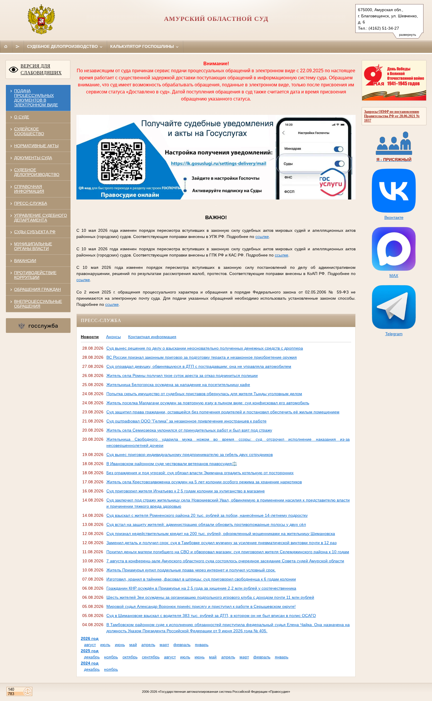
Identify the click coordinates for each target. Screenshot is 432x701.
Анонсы (113, 336)
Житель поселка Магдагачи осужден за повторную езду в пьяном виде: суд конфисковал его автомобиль (207, 402)
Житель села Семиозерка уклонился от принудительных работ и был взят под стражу (189, 430)
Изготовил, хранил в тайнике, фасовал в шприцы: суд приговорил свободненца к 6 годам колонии (201, 579)
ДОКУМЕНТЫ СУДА (33, 157)
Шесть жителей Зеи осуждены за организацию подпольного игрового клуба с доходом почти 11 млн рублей (210, 597)
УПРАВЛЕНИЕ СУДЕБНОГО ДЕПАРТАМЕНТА (40, 217)
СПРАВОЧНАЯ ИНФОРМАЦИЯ (29, 189)
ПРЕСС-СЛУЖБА (30, 203)
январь (201, 644)
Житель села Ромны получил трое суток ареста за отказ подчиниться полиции (182, 375)
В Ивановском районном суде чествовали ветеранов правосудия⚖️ (171, 463)
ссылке (262, 236)
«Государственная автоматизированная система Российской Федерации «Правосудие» (224, 691)
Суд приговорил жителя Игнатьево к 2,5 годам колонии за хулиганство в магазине (185, 491)
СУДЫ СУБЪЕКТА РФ (35, 231)
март (164, 644)
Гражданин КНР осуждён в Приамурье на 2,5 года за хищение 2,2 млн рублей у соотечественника (201, 588)
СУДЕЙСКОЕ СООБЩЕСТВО (29, 131)
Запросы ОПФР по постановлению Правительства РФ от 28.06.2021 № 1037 (392, 116)
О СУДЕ (21, 117)
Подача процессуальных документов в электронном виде (36, 97)
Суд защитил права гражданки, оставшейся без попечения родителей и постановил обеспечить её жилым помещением (222, 412)
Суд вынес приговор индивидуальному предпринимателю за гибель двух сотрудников (189, 454)
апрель (148, 644)
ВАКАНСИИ (25, 260)
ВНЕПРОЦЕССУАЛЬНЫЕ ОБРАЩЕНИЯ (38, 303)
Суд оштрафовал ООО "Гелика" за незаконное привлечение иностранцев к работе (186, 421)
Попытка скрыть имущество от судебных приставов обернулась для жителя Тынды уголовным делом (204, 393)
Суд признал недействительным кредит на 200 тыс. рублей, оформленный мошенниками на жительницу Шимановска (220, 533)
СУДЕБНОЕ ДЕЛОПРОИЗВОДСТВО (36, 172)
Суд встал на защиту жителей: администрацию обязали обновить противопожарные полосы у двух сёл (206, 524)
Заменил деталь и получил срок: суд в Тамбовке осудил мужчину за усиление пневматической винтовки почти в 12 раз (221, 542)
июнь (120, 644)
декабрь (92, 657)
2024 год (89, 663)
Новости (90, 336)
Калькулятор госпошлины (142, 46)
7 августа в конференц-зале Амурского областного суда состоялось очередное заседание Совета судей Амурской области (225, 561)
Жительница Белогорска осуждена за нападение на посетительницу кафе (178, 384)
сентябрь (151, 657)
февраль (181, 644)
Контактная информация (152, 336)
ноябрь (111, 657)
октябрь (130, 657)
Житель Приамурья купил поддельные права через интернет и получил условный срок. (191, 570)
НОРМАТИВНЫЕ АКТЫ (36, 145)
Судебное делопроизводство (63, 46)
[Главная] (6, 46)
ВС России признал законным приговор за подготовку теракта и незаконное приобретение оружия (201, 357)
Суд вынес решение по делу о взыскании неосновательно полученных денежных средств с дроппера (204, 348)
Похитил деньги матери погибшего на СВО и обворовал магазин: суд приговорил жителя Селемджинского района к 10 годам (227, 551)
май (133, 644)
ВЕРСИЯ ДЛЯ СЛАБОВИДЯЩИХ (41, 69)
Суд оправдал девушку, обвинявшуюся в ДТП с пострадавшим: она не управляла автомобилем (198, 366)
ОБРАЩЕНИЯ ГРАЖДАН (37, 289)
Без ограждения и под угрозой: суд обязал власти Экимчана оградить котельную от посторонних (200, 472)
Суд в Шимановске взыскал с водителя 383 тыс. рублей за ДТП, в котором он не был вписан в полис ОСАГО (211, 615)
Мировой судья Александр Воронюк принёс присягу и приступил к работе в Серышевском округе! (201, 606)
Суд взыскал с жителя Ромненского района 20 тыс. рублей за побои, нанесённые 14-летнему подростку (207, 515)
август (90, 644)
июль (105, 644)
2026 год (89, 638)
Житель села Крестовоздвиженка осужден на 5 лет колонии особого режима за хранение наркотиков (204, 481)
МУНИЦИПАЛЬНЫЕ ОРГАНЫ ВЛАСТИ (33, 246)
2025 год (89, 650)
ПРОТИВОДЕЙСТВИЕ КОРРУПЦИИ (35, 275)
